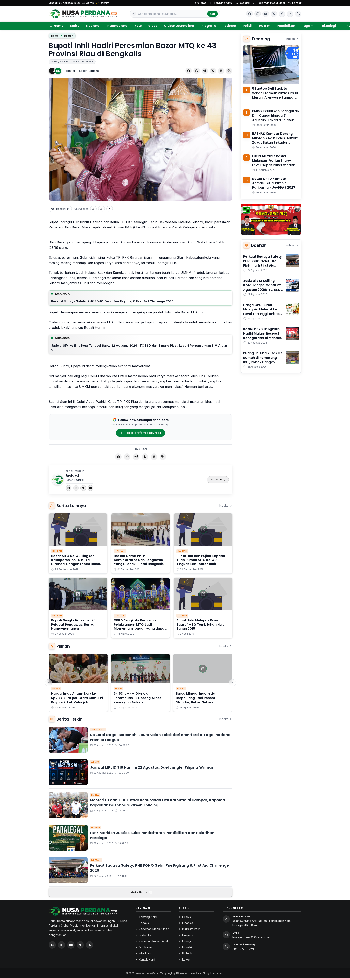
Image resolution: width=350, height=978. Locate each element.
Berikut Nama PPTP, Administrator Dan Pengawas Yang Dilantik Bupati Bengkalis (139, 560)
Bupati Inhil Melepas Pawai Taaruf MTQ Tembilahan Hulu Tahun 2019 (200, 624)
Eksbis (56, 688)
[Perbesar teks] (109, 209)
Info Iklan (145, 953)
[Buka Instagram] (257, 14)
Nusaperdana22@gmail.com (251, 937)
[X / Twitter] (80, 945)
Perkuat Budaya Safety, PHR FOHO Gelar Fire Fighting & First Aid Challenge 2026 (112, 301)
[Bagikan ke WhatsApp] (196, 71)
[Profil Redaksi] (57, 479)
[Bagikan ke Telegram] (205, 71)
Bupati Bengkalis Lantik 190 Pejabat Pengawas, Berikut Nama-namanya (73, 624)
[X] (83, 488)
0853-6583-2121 (243, 949)
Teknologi (328, 26)
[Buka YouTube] (265, 14)
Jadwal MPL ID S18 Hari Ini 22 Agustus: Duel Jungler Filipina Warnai (151, 767)
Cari (212, 13)
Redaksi (245, 3)
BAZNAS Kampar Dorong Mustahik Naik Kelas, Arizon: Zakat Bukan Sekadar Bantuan (275, 140)
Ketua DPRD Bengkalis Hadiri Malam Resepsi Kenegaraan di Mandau (262, 333)
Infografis (208, 26)
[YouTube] (90, 488)
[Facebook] (249, 14)
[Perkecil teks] (93, 209)
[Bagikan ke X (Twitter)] (213, 71)
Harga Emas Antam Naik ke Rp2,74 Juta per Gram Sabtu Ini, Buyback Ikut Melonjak (77, 698)
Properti (187, 935)
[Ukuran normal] (101, 209)
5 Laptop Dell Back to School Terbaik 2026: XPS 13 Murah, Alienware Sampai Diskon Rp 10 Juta (275, 95)
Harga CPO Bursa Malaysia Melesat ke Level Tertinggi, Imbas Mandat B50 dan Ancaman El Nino (261, 314)
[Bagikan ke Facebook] (188, 71)
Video (153, 26)
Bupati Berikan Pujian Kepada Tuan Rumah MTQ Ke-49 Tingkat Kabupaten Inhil (200, 560)
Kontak (296, 3)
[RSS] (290, 14)
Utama (202, 3)
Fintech (187, 953)
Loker (186, 959)
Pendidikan (286, 26)
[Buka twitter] (274, 14)
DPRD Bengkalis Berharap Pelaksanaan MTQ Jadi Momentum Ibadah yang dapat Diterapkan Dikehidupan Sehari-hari (140, 628)
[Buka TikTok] (282, 14)
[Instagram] (76, 488)
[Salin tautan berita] (229, 71)
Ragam (308, 26)
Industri (187, 947)
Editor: (89, 70)
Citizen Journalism (179, 26)
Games (95, 762)
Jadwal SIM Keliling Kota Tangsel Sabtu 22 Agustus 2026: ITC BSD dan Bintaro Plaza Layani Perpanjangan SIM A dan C (139, 348)
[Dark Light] (298, 14)
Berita (75, 26)
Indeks (223, 505)
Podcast (229, 26)
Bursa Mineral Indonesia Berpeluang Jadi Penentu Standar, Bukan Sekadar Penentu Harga (196, 700)
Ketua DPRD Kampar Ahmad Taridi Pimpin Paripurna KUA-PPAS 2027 (273, 183)
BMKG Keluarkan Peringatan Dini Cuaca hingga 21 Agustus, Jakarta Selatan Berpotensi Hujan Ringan (275, 118)
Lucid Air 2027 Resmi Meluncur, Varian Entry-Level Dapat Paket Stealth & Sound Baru (275, 163)
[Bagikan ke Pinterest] (221, 71)
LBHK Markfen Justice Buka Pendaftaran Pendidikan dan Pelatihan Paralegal (152, 835)
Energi (186, 941)
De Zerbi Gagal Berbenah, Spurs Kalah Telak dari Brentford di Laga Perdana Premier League (160, 737)
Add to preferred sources (143, 432)
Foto (138, 26)
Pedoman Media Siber (271, 3)
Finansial (188, 923)
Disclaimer (145, 947)
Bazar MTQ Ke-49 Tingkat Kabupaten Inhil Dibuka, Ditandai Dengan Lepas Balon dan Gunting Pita (75, 562)
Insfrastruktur (191, 929)
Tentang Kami (223, 3)
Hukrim (264, 26)
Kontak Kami (147, 959)
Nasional (93, 26)
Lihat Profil (216, 479)
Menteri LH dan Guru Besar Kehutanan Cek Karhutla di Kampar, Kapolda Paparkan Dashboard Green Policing (157, 802)
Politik (248, 26)
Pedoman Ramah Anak (154, 941)
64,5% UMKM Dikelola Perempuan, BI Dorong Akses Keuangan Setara (137, 698)
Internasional (117, 26)
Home (55, 35)
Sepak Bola (98, 729)
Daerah (68, 35)
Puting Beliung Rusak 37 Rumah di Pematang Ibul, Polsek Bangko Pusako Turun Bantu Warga (262, 362)
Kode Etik (145, 935)
